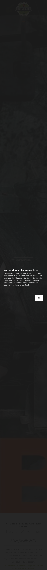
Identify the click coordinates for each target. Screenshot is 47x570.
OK (39, 298)
